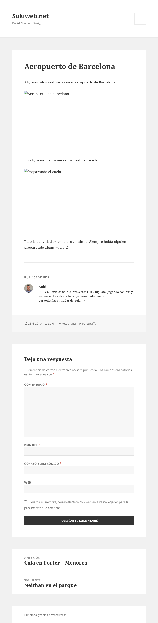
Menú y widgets (140, 24)
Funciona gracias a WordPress (45, 615)
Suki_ (51, 323)
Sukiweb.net (30, 16)
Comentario (36, 384)
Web (27, 482)
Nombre (32, 445)
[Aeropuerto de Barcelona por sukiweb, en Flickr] (79, 121)
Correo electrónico (43, 464)
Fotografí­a (69, 323)
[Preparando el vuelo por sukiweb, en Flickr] (79, 201)
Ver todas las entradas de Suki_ (60, 301)
